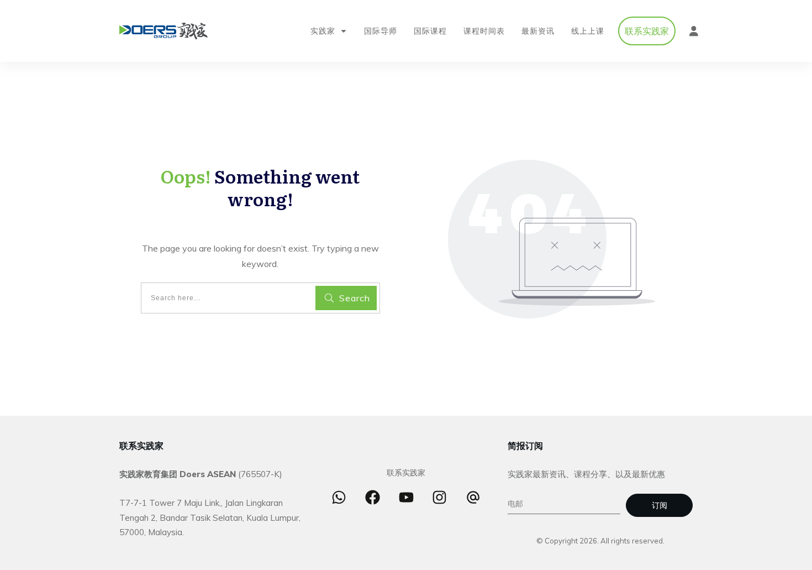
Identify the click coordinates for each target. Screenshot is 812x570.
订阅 (659, 505)
